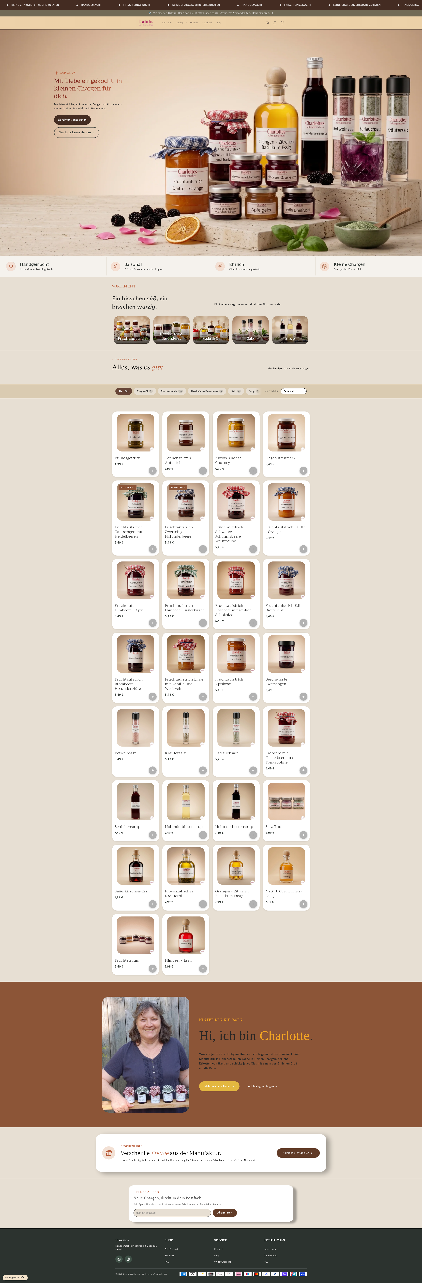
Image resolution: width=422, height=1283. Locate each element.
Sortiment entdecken (72, 120)
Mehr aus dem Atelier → (219, 1086)
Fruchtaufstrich (171, 391)
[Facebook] (119, 1259)
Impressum (270, 1249)
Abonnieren (224, 1212)
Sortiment (170, 1255)
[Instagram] (128, 1259)
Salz (235, 391)
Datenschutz (270, 1255)
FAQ (167, 1262)
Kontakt (218, 1249)
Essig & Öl (144, 391)
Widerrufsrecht (222, 1262)
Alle (123, 391)
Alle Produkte (172, 1249)
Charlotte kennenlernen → (77, 132)
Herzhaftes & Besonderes (206, 391)
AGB (266, 1262)
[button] (181, 22)
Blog (216, 1255)
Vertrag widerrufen (15, 1277)
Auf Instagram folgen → (262, 1086)
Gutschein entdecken (296, 1152)
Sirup (253, 391)
